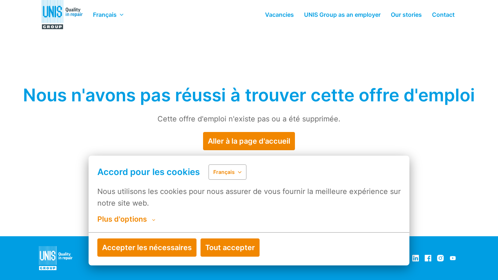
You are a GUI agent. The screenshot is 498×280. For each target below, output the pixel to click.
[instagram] (440, 258)
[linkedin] (415, 258)
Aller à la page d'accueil (249, 141)
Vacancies (279, 14)
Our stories (406, 14)
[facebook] (428, 258)
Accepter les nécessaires (147, 247)
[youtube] (453, 258)
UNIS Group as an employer (342, 14)
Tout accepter (230, 247)
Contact (443, 14)
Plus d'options (122, 219)
